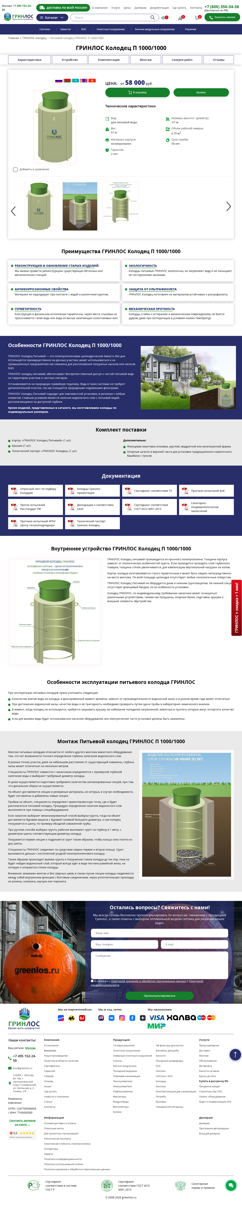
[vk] (111, 1017)
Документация (159, 7)
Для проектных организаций (61, 1133)
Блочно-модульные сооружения (155, 29)
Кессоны (161, 1086)
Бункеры (161, 1101)
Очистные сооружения (111, 29)
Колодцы (161, 1081)
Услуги (115, 7)
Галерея (49, 1076)
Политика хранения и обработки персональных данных (77, 1169)
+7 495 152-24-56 (24, 1058)
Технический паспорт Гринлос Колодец (91, 523)
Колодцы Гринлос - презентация (89, 491)
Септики (45, 29)
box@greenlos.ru (22, 1068)
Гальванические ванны (169, 1106)
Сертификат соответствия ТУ (153, 490)
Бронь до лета (207, 1076)
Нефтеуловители (123, 1091)
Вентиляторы (121, 1106)
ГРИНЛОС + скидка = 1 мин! (236, 608)
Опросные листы (54, 1128)
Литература (51, 1148)
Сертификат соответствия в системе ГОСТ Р (61, 1185)
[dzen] (143, 1017)
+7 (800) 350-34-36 (222, 6)
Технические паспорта (57, 1138)
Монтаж (146, 60)
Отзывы (218, 60)
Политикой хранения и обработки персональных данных (148, 981)
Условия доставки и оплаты (60, 1123)
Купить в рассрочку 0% (213, 1081)
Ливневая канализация (126, 1076)
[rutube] (101, 1017)
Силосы (117, 1060)
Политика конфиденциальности (63, 1159)
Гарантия (49, 1071)
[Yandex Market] (71, 1018)
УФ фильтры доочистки (169, 1045)
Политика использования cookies (63, 1164)
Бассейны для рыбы (167, 1050)
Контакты (196, 7)
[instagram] (122, 1017)
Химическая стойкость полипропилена (67, 1143)
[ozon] (61, 1018)
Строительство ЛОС (210, 1091)
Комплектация (109, 60)
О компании (100, 7)
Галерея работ (182, 60)
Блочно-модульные (124, 1066)
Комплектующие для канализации (176, 1091)
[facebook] (132, 1017)
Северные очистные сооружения (132, 1055)
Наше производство (56, 1055)
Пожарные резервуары (169, 1060)
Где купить (179, 7)
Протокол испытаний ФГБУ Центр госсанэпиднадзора (38, 523)
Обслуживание (208, 1060)
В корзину (140, 92)
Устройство (70, 60)
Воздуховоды (121, 1101)
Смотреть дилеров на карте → (22, 1122)
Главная (13, 38)
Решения (190, 29)
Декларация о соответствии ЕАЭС (95, 507)
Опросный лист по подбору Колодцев (38, 491)
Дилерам (140, 7)
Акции (47, 1086)
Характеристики (29, 60)
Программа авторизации (214, 1128)
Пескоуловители (122, 1081)
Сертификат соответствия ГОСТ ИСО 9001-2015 (151, 507)
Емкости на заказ (209, 1071)
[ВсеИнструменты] (82, 1018)
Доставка (204, 1050)
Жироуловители (122, 1086)
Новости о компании (56, 1096)
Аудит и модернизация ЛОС (215, 1101)
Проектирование (209, 1045)
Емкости (65, 29)
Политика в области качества (61, 1060)
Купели (117, 1112)
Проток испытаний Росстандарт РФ (32, 507)
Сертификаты (52, 1066)
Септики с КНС (164, 1076)
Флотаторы (119, 1096)
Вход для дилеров (209, 1133)
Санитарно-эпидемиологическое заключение (205, 507)
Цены (127, 7)
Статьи (48, 1101)
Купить (201, 92)
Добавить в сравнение (34, 169)
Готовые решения (123, 1045)
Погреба (161, 1096)
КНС (83, 29)
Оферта (48, 1154)
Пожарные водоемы (125, 1071)
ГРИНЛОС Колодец (34, 38)
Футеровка (205, 1066)
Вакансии (50, 1050)
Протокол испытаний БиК (208, 490)
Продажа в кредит (209, 1086)
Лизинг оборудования (212, 1096)
